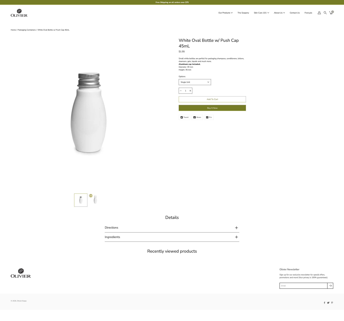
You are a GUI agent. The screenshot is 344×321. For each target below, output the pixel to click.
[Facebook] (324, 303)
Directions (111, 228)
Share (198, 117)
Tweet (186, 117)
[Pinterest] (332, 303)
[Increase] (190, 91)
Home (13, 30)
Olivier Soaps (22, 301)
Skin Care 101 (260, 12)
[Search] (325, 13)
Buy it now (212, 108)
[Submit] (330, 286)
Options (182, 76)
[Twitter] (328, 303)
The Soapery (243, 12)
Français (308, 12)
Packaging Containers (27, 30)
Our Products (224, 12)
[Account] (319, 13)
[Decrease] (181, 91)
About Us (278, 12)
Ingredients (112, 237)
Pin (210, 117)
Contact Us (295, 12)
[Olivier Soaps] (19, 12)
